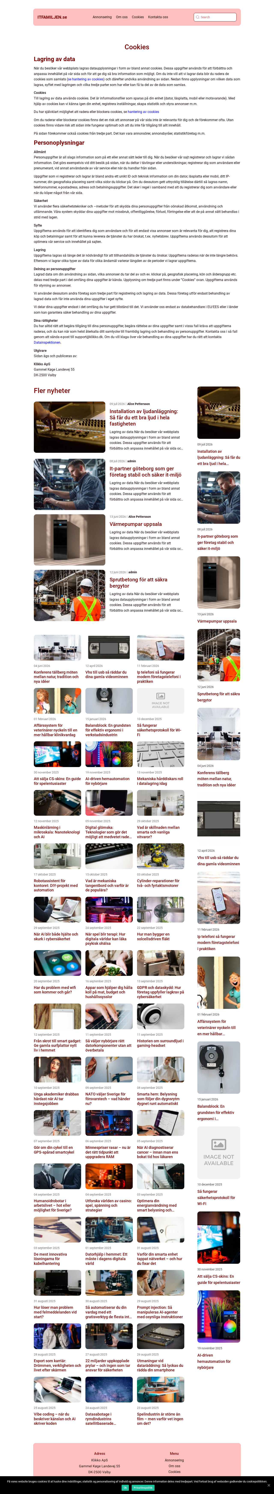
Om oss (122, 17)
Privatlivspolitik (143, 1487)
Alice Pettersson (138, 404)
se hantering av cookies (85, 79)
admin (131, 461)
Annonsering (102, 17)
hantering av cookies (143, 112)
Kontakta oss (158, 17)
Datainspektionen (47, 342)
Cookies (138, 17)
